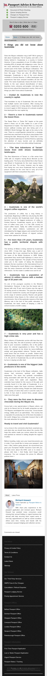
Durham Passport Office (12, 614)
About (7, 495)
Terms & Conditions (11, 552)
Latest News (8, 561)
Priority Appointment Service (14, 596)
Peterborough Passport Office (14, 635)
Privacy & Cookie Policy (12, 548)
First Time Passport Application (15, 648)
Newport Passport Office (12, 631)
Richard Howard (23, 500)
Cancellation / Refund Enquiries (15, 587)
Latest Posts (16, 495)
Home (7, 37)
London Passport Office (12, 627)
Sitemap (7, 565)
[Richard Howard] (10, 504)
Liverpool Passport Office (13, 622)
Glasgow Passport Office (12, 618)
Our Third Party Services (12, 579)
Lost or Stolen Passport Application (16, 653)
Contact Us (8, 557)
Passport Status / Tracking (13, 662)
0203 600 (25, 26)
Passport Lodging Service (13, 592)
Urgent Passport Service (12, 657)
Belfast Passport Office (12, 609)
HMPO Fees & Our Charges (14, 583)
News (15, 37)
